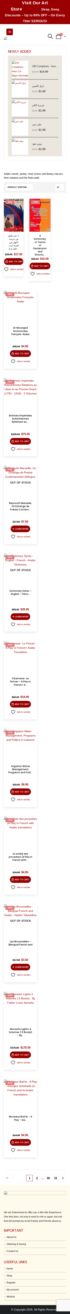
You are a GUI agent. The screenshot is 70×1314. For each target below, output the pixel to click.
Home (10, 1268)
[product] (20, 69)
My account (13, 1289)
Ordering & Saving (16, 1244)
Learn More (22, 528)
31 (55, 1178)
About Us (11, 1237)
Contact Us (12, 1251)
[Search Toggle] (50, 36)
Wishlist (11, 1296)
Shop (9, 1275)
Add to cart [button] (16, 261)
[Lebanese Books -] (23, 41)
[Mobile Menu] (9, 32)
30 (48, 1178)
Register (11, 1282)
